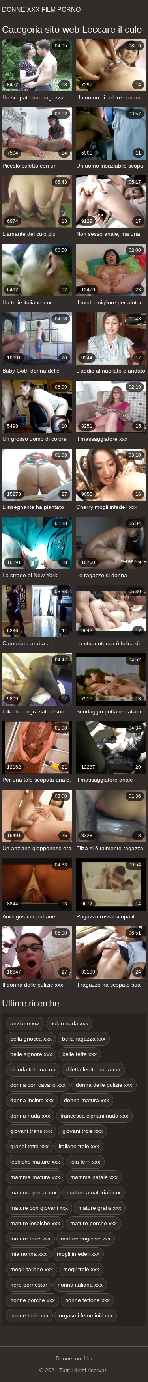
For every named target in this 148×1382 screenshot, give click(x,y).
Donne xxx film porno (41, 9)
